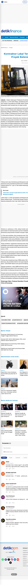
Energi (10, 47)
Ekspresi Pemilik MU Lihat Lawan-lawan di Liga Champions (6, 415)
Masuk (25, 1)
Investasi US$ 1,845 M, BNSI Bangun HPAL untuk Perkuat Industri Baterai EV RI (13, 339)
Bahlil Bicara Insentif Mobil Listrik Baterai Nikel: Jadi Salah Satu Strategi (13, 349)
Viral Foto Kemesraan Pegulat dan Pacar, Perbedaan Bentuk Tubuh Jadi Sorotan (8, 392)
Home (6, 37)
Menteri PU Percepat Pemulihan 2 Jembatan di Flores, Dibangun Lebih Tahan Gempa (21, 433)
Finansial (22, 37)
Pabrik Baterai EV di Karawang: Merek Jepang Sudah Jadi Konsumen (12, 344)
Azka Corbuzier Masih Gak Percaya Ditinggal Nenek (6, 432)
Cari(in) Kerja (23, 40)
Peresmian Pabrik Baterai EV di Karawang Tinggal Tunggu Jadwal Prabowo (12, 335)
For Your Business (7, 40)
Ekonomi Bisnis (14, 37)
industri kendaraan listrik (8, 323)
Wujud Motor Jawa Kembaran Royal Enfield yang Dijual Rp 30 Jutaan (9, 373)
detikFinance (4, 47)
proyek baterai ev (17, 319)
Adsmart (16, 40)
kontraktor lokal (6, 319)
